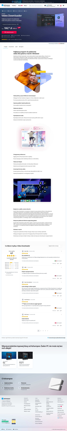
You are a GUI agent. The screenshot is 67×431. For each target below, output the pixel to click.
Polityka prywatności (48, 405)
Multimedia (26, 400)
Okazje (20, 5)
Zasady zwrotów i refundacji (49, 414)
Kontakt (36, 410)
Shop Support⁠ (60, 401)
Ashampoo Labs (38, 406)
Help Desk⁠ (60, 400)
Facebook (9, 429)
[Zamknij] (66, 1)
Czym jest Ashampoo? (37, 400)
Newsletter (60, 415)
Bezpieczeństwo (27, 405)
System (25, 401)
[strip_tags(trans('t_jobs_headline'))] (14, 421)
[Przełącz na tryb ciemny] (58, 5)
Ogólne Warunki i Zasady (49, 402)
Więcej (25, 5)
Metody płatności (49, 411)
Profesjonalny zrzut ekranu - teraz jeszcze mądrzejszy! (33, 1)
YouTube (16, 429)
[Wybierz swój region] (60, 5)
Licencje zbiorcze (38, 416)
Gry (24, 407)
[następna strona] (48, 331)
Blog (4, 429)
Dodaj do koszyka (9, 32)
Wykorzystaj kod (61, 412)
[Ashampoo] (6, 399)
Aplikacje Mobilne (27, 409)
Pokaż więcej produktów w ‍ (56, 43)
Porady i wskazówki (61, 414)
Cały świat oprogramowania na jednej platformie (9, 365)
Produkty (14, 5)
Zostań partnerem (38, 421)
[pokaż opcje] (61, 251)
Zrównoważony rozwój (38, 404)
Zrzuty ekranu (11, 46)
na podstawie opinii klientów (15, 39)
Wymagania (21, 46)
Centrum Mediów (38, 423)
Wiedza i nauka (27, 411)
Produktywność (27, 403)
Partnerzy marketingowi (38, 419)
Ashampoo (60, 418)
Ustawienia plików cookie (49, 409)
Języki (16, 46)
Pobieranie (60, 408)
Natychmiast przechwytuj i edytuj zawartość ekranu (24, 365)
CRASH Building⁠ (38, 411)
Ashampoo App (61, 410)
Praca (36, 408)
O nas (47, 400)
